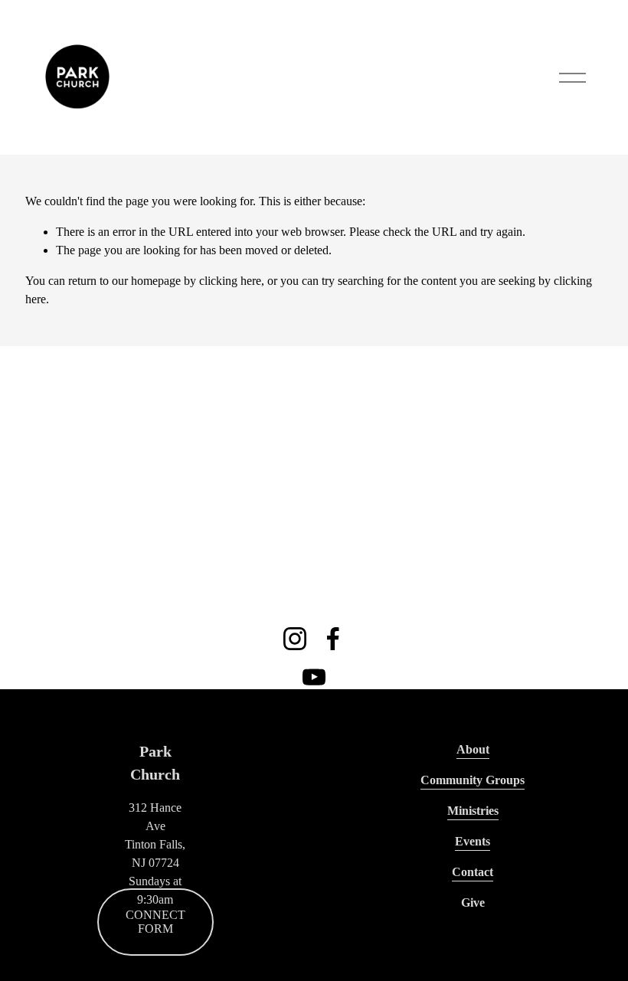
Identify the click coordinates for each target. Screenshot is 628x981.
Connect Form (155, 921)
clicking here (230, 280)
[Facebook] (333, 638)
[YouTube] (314, 677)
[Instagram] (295, 638)
